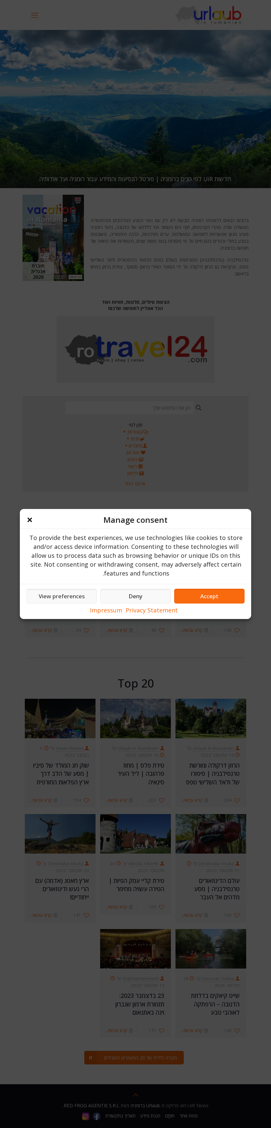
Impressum (106, 610)
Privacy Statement (152, 610)
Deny (135, 596)
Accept (209, 596)
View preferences (62, 596)
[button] (29, 520)
